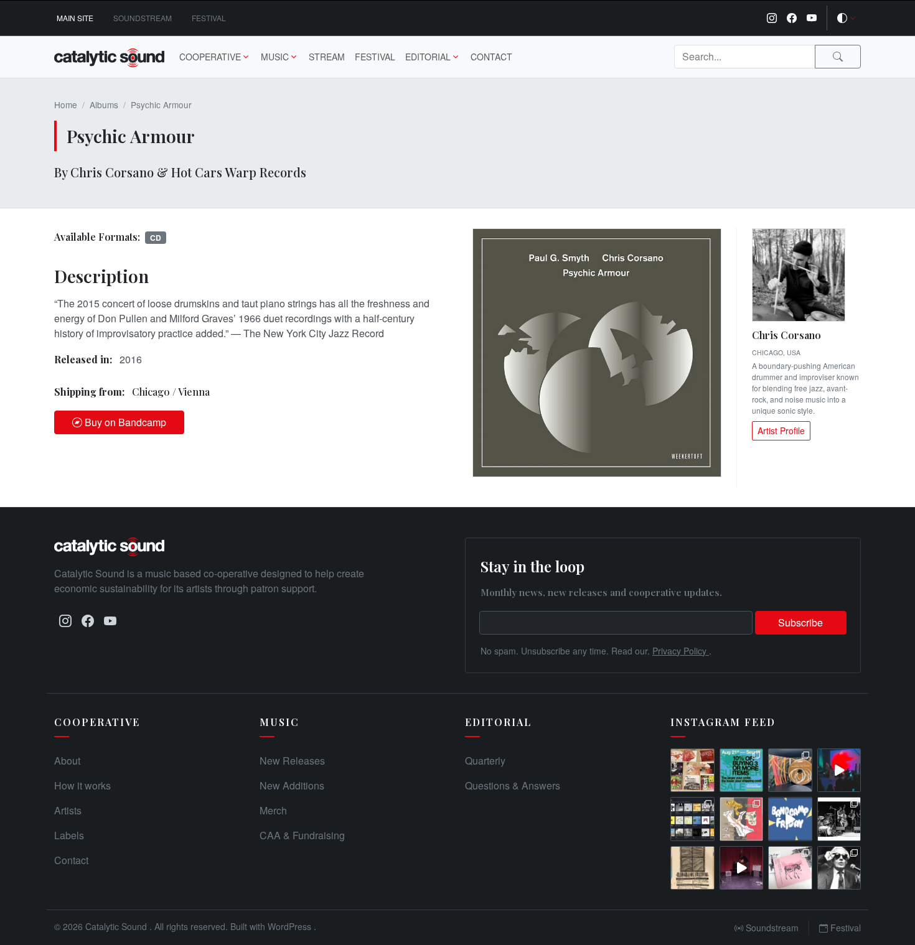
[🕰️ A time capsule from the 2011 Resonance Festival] (692, 868)
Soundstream (142, 17)
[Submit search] (838, 56)
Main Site (75, 17)
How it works (82, 785)
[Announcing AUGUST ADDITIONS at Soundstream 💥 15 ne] (692, 819)
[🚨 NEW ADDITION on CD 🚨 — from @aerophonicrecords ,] (790, 770)
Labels (69, 835)
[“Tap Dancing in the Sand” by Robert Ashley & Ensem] (839, 868)
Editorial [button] (428, 56)
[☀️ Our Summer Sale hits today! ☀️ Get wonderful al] (742, 770)
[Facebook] (792, 18)
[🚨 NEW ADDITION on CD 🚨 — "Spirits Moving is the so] (839, 819)
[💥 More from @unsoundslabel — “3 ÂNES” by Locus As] (790, 868)
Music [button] (275, 56)
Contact (491, 56)
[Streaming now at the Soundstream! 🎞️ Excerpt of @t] (742, 868)
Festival (209, 17)
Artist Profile (781, 430)
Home (65, 104)
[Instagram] (772, 18)
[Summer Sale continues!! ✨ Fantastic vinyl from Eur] (692, 770)
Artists (68, 810)
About (67, 760)
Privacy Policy (680, 651)
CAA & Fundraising (302, 835)
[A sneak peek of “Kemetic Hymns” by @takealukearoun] (839, 770)
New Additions (292, 785)
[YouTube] (812, 18)
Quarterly (485, 760)
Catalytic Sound (117, 926)
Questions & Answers (512, 785)
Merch (273, 810)
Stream (327, 56)
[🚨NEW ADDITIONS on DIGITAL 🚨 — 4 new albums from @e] (742, 819)
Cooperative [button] (210, 56)
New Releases (292, 760)
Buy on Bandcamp (125, 422)
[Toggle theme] (846, 18)
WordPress (291, 926)
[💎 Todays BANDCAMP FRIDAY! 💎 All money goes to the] (790, 819)
